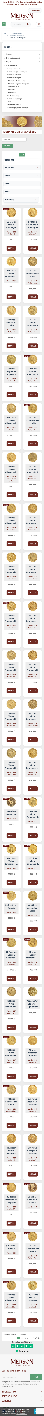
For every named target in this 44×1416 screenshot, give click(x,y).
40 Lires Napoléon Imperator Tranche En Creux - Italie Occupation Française (33, 1053)
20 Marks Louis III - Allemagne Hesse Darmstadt (11, 225)
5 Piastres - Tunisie (11, 1247)
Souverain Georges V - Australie (32, 1151)
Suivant (37, 1338)
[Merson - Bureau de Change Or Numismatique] (22, 16)
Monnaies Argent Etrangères (18, 84)
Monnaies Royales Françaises (17, 72)
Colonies (11, 90)
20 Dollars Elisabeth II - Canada (33, 1200)
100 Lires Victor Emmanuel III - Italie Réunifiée (11, 274)
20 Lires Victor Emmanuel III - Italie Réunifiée (33, 323)
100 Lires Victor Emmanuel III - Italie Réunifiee (33, 814)
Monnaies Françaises (14, 69)
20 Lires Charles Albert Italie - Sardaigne (11, 1297)
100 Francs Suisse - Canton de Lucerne (33, 1297)
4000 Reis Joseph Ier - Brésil (32, 908)
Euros (9, 102)
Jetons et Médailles (14, 105)
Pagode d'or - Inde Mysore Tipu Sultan (33, 1004)
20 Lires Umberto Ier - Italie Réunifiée (32, 274)
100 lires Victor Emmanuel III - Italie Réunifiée (33, 861)
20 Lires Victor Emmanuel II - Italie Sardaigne (32, 520)
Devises (9, 54)
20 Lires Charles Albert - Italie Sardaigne (11, 469)
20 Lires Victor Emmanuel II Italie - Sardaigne (33, 667)
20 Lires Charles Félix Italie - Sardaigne (33, 1248)
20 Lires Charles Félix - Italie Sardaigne (33, 420)
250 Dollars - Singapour (11, 812)
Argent (8, 62)
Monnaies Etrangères (14, 78)
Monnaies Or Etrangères (17, 81)
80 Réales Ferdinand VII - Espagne (11, 1200)
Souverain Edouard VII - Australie (33, 1102)
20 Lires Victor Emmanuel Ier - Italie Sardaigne (32, 955)
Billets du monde (13, 96)
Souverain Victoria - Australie (11, 1151)
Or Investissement (13, 58)
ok (22, 154)
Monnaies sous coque (15, 99)
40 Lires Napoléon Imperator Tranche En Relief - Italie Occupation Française (11, 371)
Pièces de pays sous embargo (17, 108)
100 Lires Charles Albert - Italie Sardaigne (33, 371)
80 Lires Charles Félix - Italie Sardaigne (11, 1102)
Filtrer (7, 146)
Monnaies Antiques (14, 75)
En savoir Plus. (21, 1414)
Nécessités (12, 92)
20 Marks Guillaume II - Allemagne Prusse (32, 225)
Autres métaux (13, 87)
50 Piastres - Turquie (11, 906)
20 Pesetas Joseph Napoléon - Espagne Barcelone (11, 955)
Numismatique (11, 66)
